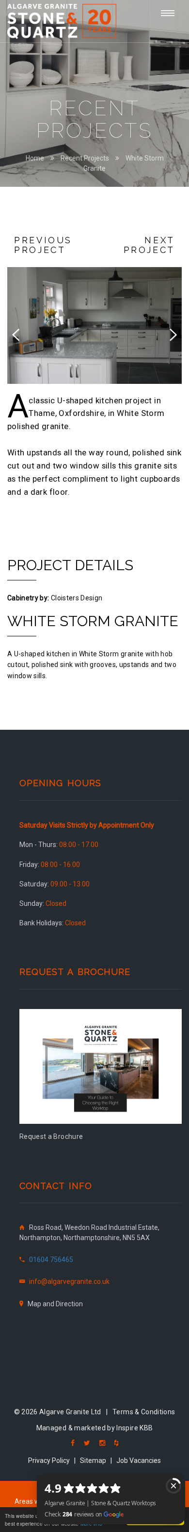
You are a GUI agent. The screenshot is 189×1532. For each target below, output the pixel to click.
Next (167, 333)
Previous (22, 333)
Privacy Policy (49, 1460)
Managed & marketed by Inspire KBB (94, 1428)
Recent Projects (85, 158)
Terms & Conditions (143, 1412)
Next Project (149, 245)
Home (35, 158)
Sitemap (93, 1460)
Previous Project (43, 245)
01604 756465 (51, 1259)
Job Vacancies (138, 1460)
